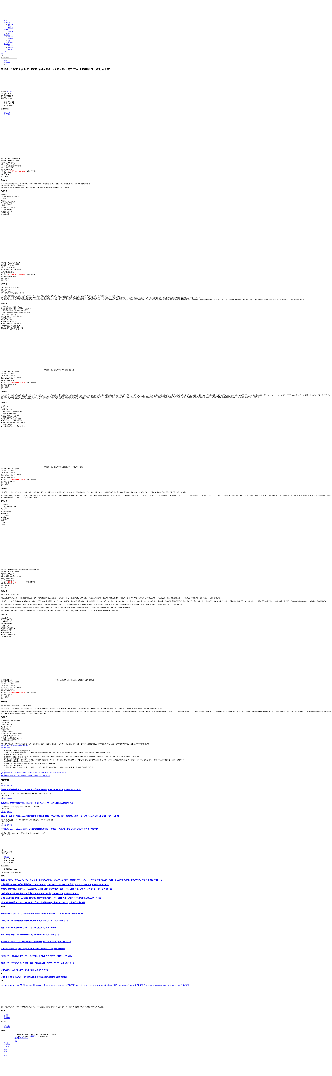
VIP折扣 (6, 857)
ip (5, 985)
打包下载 (70, 985)
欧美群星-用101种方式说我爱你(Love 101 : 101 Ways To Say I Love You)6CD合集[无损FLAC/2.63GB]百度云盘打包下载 (55, 884)
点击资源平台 (32, 1036)
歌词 (111, 985)
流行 (115, 985)
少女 (56, 985)
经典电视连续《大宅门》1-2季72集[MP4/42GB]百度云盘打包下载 (24, 970)
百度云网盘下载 (155, 985)
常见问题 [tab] (7, 114)
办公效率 (10, 38)
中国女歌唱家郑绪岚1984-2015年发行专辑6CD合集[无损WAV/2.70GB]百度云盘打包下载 (41, 789)
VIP (5, 51)
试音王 (28, 746)
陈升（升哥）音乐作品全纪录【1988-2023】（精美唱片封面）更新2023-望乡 (28, 928)
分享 (2, 747)
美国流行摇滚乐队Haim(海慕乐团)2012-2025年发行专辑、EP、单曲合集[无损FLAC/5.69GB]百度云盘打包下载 (51, 898)
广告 (59, 985)
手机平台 (10, 45)
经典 (160, 985)
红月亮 (9, 746)
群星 (23, 746)
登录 (2, 54)
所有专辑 (63, 985)
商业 (52, 985)
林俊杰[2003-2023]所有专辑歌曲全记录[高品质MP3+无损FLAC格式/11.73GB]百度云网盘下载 (34, 921)
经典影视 (10, 28)
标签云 (6, 1016)
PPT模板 (10, 31)
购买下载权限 (4, 109)
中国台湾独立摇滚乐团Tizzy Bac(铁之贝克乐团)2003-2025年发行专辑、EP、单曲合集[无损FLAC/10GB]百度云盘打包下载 (56, 889)
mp (11, 985)
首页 (5, 20)
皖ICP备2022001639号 (21, 1038)
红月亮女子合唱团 (16, 746)
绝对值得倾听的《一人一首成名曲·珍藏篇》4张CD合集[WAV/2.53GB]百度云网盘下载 (40, 893)
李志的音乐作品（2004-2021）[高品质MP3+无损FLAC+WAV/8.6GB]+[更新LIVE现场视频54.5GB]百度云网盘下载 (42, 913)
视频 (171, 985)
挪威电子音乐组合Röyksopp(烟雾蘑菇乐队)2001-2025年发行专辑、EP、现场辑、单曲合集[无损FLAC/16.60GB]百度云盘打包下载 (60, 816)
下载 (17, 985)
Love (8, 985)
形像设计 (10, 40)
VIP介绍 (6, 1025)
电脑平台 (10, 47)
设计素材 (7, 29)
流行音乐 (121, 985)
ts (14, 985)
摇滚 (77, 985)
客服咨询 (7, 1027)
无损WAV (96, 985)
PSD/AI (10, 33)
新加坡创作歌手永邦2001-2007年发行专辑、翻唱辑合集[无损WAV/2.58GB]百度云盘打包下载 (43, 902)
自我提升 (7, 35)
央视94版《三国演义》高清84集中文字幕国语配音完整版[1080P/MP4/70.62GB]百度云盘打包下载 (36, 942)
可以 (41, 985)
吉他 (49, 985)
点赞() (9, 747)
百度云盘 (141, 985)
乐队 (27, 985)
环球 (125, 985)
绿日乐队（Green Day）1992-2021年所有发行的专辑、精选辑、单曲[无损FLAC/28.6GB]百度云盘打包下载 (49, 829)
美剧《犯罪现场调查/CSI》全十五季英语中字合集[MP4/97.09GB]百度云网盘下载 (30, 935)
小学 (54, 985)
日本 (102, 985)
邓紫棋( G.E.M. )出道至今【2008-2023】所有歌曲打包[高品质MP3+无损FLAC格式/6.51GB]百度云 (36, 956)
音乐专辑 (185, 985)
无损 (81, 985)
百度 (134, 985)
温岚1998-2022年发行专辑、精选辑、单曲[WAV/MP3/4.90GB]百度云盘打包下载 (37, 803)
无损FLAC (88, 985)
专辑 (22, 985)
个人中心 (7, 1014)
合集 (45, 985)
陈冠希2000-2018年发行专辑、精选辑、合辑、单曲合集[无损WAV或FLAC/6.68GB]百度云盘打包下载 (37, 963)
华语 (33, 985)
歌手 (107, 985)
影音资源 (7, 22)
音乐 (177, 985)
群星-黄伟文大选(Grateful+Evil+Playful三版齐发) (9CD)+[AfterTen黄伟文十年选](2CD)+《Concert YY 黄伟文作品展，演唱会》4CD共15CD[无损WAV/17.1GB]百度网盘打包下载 (81, 880)
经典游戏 (10, 49)
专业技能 (10, 36)
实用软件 (7, 44)
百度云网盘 (149, 985)
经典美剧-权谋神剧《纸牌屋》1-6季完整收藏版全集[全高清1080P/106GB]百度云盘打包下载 (34, 977)
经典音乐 (10, 24)
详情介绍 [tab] (7, 112)
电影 (128, 985)
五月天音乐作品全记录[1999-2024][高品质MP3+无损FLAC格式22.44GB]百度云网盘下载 (33, 949)
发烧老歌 (3, 746)
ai (1, 985)
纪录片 (10, 26)
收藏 (5, 747)
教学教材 (10, 42)
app (3, 985)
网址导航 (7, 1018)
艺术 (167, 985)
